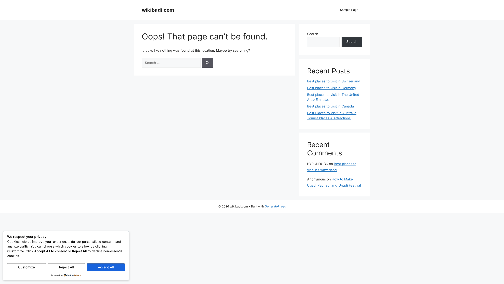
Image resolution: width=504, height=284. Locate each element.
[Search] (207, 63)
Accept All (106, 267)
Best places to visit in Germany (331, 88)
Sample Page (349, 10)
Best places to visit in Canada (330, 106)
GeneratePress (275, 206)
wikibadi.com (158, 10)
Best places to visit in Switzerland (333, 81)
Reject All (66, 267)
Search (312, 34)
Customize (26, 267)
